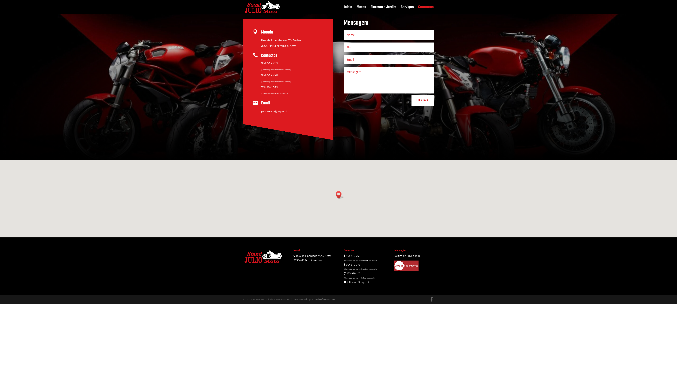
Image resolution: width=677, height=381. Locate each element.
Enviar (422, 100)
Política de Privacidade (407, 256)
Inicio (348, 8)
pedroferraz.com (325, 299)
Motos (361, 8)
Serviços (407, 8)
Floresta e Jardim (383, 8)
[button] (340, 195)
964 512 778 (269, 75)
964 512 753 (269, 63)
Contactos (426, 8)
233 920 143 (269, 87)
